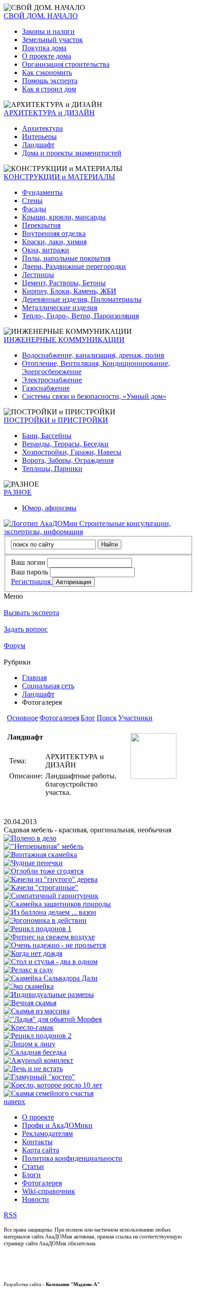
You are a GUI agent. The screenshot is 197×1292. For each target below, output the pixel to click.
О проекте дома (46, 56)
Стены (32, 200)
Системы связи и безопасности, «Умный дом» (94, 396)
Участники (135, 718)
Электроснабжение (52, 380)
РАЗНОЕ (18, 492)
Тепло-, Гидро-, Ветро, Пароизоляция (80, 316)
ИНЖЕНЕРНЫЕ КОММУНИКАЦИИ (64, 339)
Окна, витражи (45, 250)
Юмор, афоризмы (49, 508)
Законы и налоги (48, 31)
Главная (34, 677)
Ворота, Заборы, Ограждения (68, 460)
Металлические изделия (59, 307)
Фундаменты (42, 192)
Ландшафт (38, 145)
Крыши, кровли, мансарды (64, 217)
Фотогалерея (59, 718)
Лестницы (38, 275)
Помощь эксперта (49, 81)
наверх (14, 1101)
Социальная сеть (48, 686)
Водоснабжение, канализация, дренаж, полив (93, 355)
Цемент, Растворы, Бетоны (64, 283)
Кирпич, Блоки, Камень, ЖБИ (69, 291)
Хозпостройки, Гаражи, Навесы (71, 452)
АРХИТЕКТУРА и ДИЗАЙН (49, 113)
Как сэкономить (47, 72)
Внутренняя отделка (54, 233)
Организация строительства (65, 64)
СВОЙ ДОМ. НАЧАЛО (41, 16)
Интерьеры (39, 136)
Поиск (107, 718)
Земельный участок (52, 39)
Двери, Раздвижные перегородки (74, 266)
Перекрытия (41, 225)
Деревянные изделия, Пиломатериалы (82, 299)
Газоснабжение (46, 388)
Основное (22, 718)
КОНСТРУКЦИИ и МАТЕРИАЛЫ (59, 177)
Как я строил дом (49, 89)
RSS (10, 1215)
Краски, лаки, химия (54, 242)
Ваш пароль (29, 572)
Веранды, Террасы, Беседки (65, 444)
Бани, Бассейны (46, 436)
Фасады (34, 209)
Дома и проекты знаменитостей (71, 153)
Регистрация (31, 581)
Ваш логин (28, 562)
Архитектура (42, 128)
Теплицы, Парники (52, 468)
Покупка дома (44, 48)
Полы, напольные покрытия (66, 258)
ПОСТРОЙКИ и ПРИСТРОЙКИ (56, 420)
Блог (88, 718)
